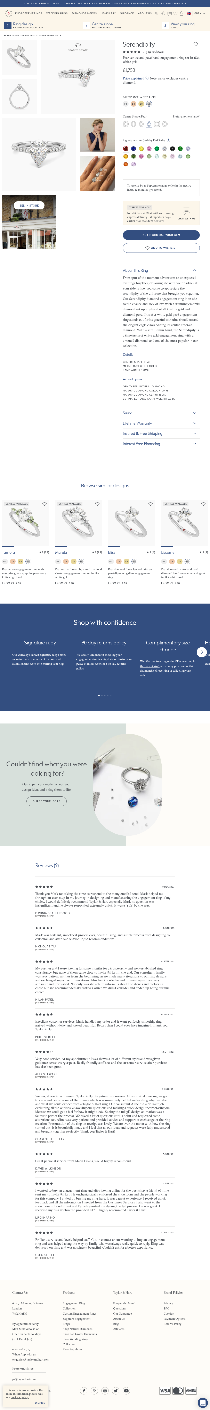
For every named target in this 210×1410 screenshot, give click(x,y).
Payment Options (175, 1319)
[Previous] (8, 652)
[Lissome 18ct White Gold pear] (184, 542)
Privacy (168, 1303)
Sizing (127, 413)
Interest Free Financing (141, 443)
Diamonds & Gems (84, 13)
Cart (181, 13)
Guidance (127, 13)
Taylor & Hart (8, 13)
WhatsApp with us (24, 1354)
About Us (145, 13)
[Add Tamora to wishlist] (44, 504)
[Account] (163, 13)
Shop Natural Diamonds (77, 1329)
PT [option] (125, 103)
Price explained (133, 78)
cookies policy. (20, 1397)
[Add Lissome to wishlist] (203, 504)
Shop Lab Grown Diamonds (80, 1334)
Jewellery (108, 13)
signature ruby (49, 654)
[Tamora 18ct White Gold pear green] (25, 542)
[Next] (202, 652)
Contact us (169, 14)
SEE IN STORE (29, 205)
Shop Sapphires (72, 1349)
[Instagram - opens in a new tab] (105, 1391)
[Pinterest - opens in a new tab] (94, 1391)
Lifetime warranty (137, 423)
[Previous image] (8, 523)
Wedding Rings (57, 13)
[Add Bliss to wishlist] (150, 504)
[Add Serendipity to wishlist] (196, 44)
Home (7, 35)
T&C (166, 1308)
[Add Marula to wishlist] (97, 504)
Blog (116, 1324)
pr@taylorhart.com (24, 1379)
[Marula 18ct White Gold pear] (78, 542)
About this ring (135, 270)
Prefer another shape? (186, 116)
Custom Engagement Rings (80, 1313)
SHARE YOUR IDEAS (46, 801)
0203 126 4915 (21, 1349)
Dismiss (40, 1402)
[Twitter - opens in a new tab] (116, 1391)
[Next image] (43, 523)
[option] (126, 124)
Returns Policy (172, 1324)
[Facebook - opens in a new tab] (84, 1391)
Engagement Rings (28, 13)
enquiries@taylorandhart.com (30, 1359)
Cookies (169, 1313)
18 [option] (133, 103)
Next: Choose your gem (161, 235)
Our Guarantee (122, 1313)
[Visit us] (157, 13)
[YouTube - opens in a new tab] (126, 1391)
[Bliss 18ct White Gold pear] (131, 542)
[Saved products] (175, 13)
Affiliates (118, 1329)
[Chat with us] (203, 1403)
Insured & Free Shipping (142, 433)
